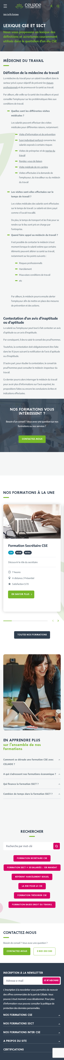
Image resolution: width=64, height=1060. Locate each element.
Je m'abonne (51, 981)
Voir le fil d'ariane (11, 14)
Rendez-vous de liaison (30, 161)
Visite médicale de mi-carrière (33, 166)
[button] (58, 620)
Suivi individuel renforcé (31, 140)
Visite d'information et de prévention (37, 134)
